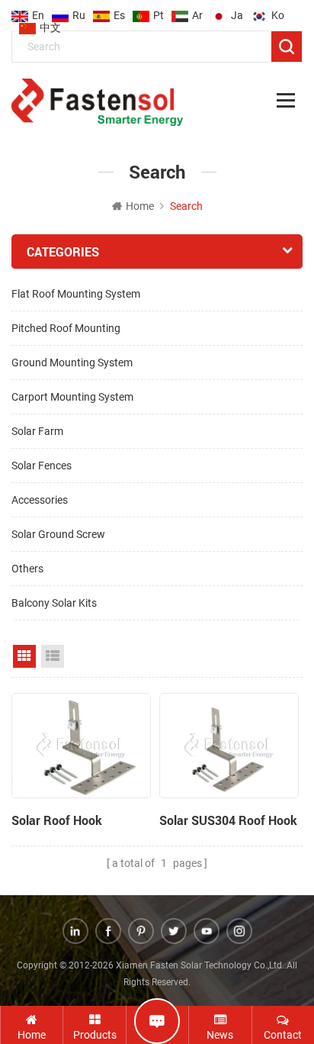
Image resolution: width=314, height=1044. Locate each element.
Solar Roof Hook (56, 820)
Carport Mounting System (72, 397)
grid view (24, 656)
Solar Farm (37, 431)
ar (197, 10)
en (38, 10)
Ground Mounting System (72, 362)
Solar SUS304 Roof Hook (228, 820)
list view (52, 656)
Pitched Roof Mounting (65, 328)
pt (158, 10)
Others (27, 568)
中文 (50, 22)
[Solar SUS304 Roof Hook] (229, 745)
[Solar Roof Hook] (81, 745)
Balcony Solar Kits (54, 603)
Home (140, 206)
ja (237, 10)
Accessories (39, 500)
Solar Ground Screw (58, 534)
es (119, 10)
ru (78, 10)
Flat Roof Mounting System (75, 294)
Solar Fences (41, 465)
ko (277, 10)
